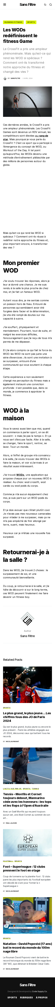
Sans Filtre (27, 4)
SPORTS (31, 22)
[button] (4, 4)
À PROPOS (42, 997)
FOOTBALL (8, 861)
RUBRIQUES (26, 997)
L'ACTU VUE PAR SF (12, 789)
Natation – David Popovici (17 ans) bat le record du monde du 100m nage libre (27, 947)
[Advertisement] (27, 199)
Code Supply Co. (39, 991)
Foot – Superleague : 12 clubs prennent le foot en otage (24, 868)
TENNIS (35, 789)
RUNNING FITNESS (13, 22)
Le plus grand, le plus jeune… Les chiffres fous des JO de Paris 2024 (27, 717)
